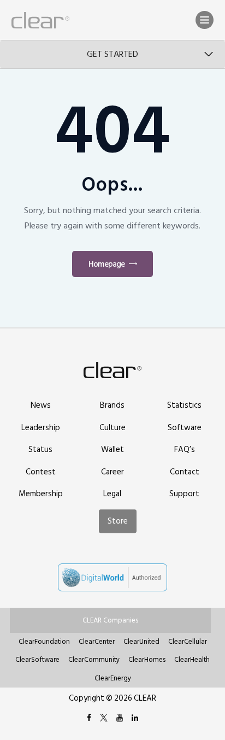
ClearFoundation (44, 642)
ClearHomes (146, 660)
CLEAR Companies (110, 620)
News (41, 405)
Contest (41, 472)
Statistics (184, 405)
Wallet (112, 449)
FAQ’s (184, 449)
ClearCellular (187, 642)
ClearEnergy (112, 678)
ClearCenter (97, 642)
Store (118, 521)
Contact (184, 472)
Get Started (112, 54)
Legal (112, 494)
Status (40, 449)
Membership (41, 494)
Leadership (40, 427)
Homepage (106, 264)
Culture (112, 427)
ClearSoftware (37, 660)
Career (112, 472)
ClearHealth (192, 660)
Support (184, 494)
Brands (112, 405)
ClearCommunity (94, 660)
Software (185, 427)
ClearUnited (141, 642)
